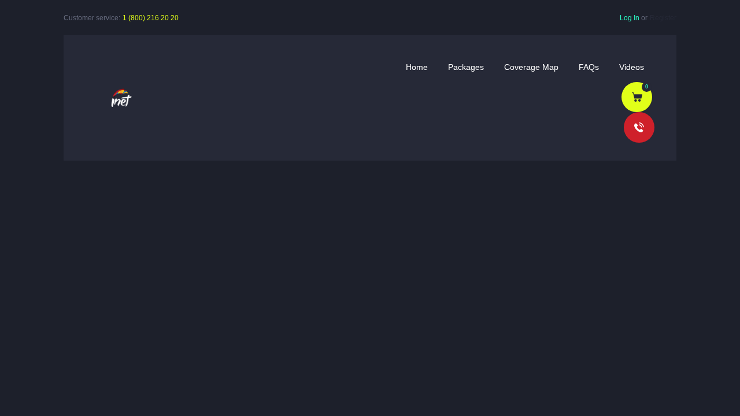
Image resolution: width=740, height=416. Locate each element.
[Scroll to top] (714, 391)
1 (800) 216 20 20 (151, 18)
